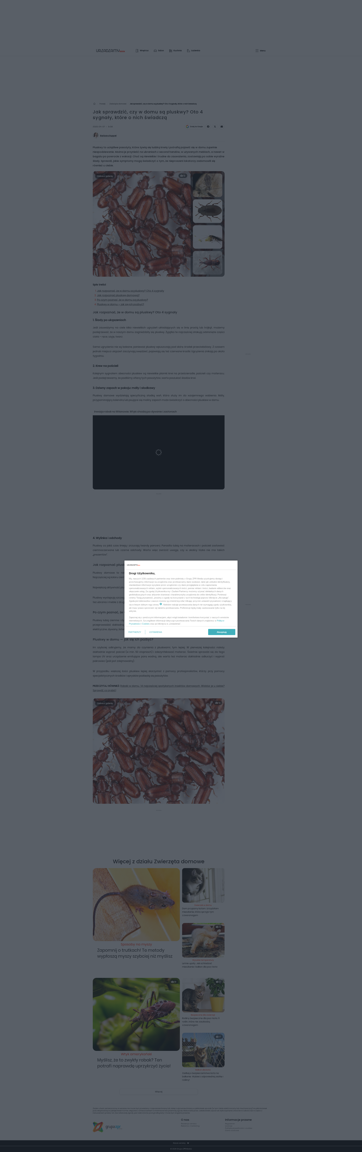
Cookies (146, 624)
